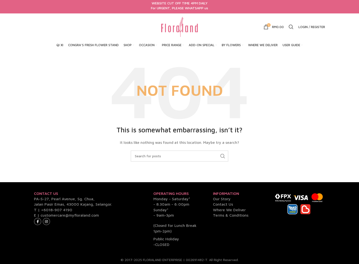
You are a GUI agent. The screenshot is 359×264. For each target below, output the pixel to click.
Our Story (222, 199)
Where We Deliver (229, 210)
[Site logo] (179, 26)
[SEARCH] (222, 156)
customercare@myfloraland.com (70, 215)
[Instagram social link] (46, 221)
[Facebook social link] (37, 221)
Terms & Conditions (230, 215)
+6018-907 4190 (56, 210)
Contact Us (223, 204)
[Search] (291, 27)
